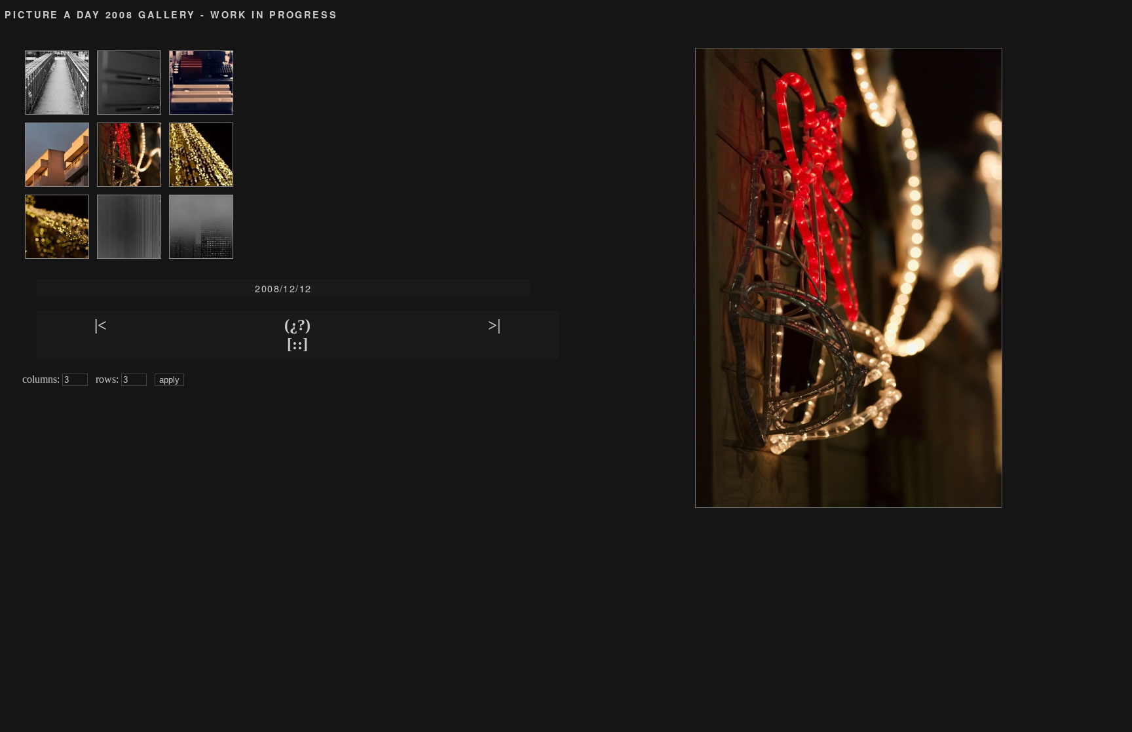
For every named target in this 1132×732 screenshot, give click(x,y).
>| (494, 325)
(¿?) (297, 325)
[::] (297, 344)
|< (100, 325)
